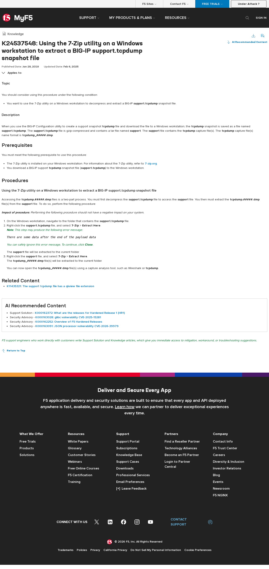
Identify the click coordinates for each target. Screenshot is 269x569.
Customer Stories (82, 455)
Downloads (125, 468)
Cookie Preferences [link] (197, 550)
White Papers (78, 441)
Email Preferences (130, 482)
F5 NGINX (220, 495)
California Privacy (115, 550)
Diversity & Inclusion (228, 462)
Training (74, 482)
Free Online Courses (83, 468)
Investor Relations (227, 468)
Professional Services (133, 475)
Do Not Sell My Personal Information (156, 550)
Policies (82, 550)
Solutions (27, 455)
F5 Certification (80, 475)
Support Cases (127, 462)
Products (27, 448)
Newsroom (221, 488)
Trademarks (65, 550)
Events (218, 482)
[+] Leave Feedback (131, 488)
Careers (219, 455)
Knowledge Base (129, 455)
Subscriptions (126, 448)
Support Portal (127, 441)
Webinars (75, 462)
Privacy (95, 550)
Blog (216, 475)
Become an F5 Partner (182, 455)
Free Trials (28, 441)
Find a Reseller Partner (182, 441)
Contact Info (223, 441)
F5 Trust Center (225, 448)
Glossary (75, 448)
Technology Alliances (181, 448)
